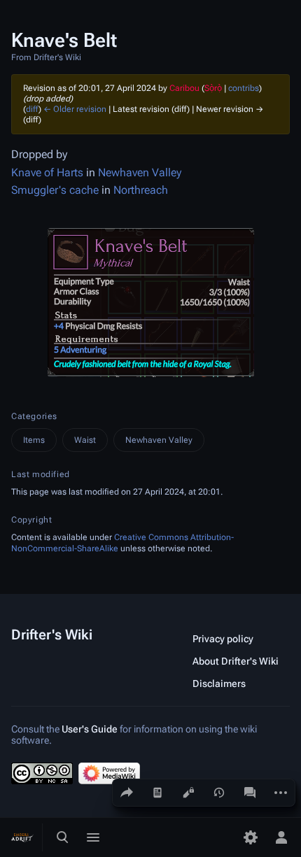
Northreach (140, 190)
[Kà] (158, 793)
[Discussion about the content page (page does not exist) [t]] (250, 793)
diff (32, 109)
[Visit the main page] (22, 837)
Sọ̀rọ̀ (213, 88)
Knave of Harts (47, 172)
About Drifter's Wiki (235, 661)
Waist (85, 440)
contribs (243, 88)
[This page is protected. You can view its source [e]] (188, 793)
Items (34, 440)
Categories (34, 416)
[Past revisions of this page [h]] (219, 793)
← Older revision (74, 109)
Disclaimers (219, 683)
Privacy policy (222, 638)
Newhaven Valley (139, 172)
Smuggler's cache (55, 190)
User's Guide (90, 729)
